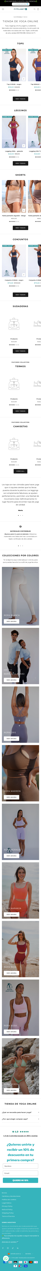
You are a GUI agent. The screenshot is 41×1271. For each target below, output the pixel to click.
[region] (20, 533)
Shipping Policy (8, 1213)
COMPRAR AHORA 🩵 (20, 4)
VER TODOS (21, 99)
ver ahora (11, 621)
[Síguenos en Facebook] (3, 1248)
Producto (14, 339)
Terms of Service (8, 1216)
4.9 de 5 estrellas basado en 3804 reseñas (20, 1136)
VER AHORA (11, 738)
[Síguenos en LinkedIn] (18, 1248)
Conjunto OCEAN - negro (14, 280)
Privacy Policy (7, 1206)
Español (28, 1253)
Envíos (4, 1193)
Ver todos (21, 411)
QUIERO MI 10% (20, 1180)
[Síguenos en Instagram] (8, 1248)
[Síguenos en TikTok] (13, 1248)
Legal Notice (6, 1203)
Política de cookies (9, 1199)
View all (20, 471)
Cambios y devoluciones (11, 1196)
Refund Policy (7, 1209)
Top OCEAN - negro (14, 84)
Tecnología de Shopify (27, 1257)
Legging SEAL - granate (14, 151)
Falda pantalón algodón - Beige (14, 216)
